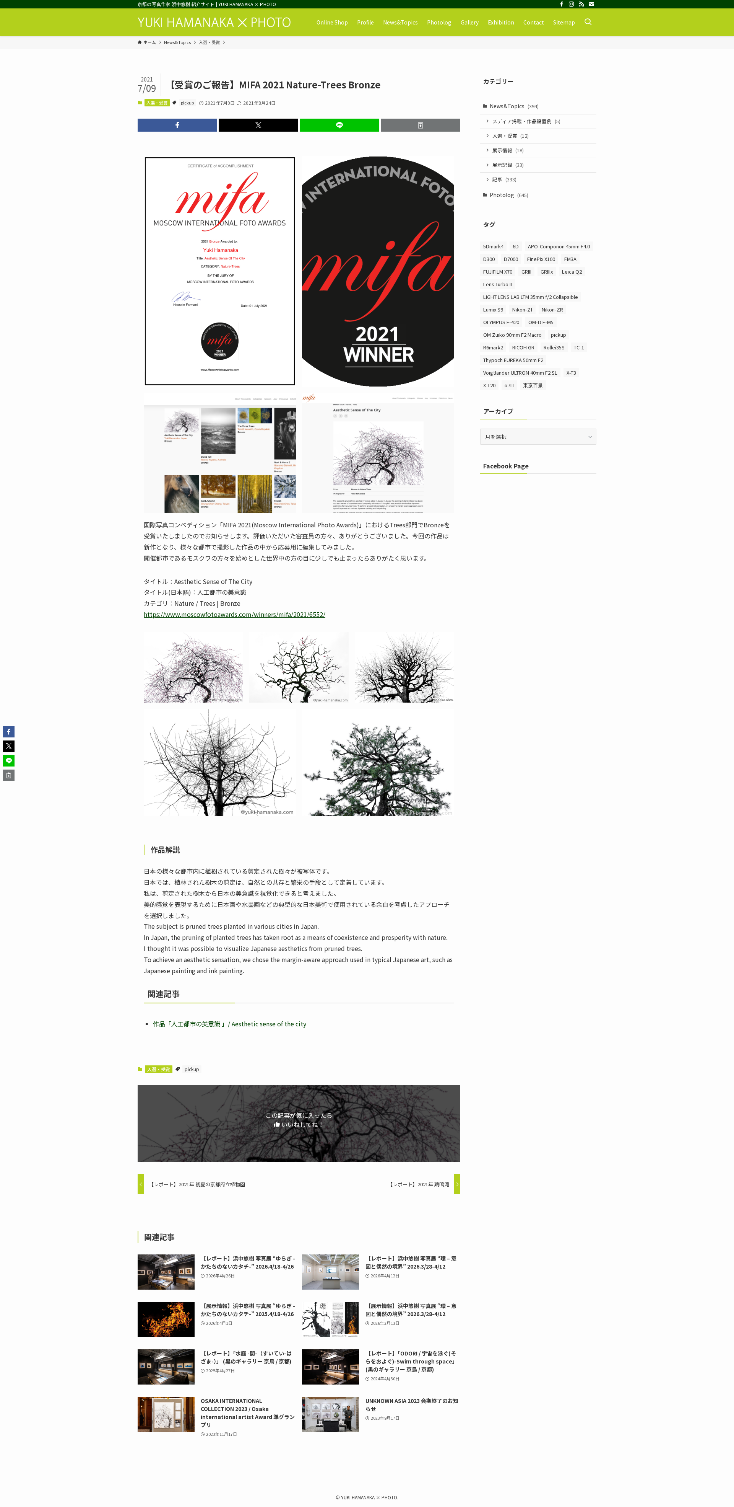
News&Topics (514, 106)
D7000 (511, 259)
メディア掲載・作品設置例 (526, 121)
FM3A (570, 259)
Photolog (509, 195)
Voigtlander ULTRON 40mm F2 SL (520, 372)
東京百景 (533, 385)
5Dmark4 (493, 246)
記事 (504, 179)
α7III (509, 385)
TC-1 (579, 347)
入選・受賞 (156, 102)
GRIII (526, 271)
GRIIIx (547, 271)
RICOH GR (523, 347)
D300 (489, 259)
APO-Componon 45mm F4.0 (559, 246)
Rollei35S (554, 347)
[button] (177, 125)
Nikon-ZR (552, 309)
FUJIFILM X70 (497, 271)
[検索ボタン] (588, 22)
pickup (187, 102)
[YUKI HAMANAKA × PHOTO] (214, 22)
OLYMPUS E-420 (501, 322)
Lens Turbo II (497, 284)
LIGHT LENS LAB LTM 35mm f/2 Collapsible (530, 296)
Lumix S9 (493, 309)
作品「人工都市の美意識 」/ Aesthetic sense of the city (229, 1023)
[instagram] (571, 4)
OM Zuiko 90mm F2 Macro (512, 334)
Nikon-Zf (522, 309)
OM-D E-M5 (541, 322)
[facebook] (562, 4)
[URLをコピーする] (420, 125)
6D (516, 246)
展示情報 (508, 150)
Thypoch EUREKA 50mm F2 (513, 360)
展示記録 (508, 164)
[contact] (591, 4)
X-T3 (571, 372)
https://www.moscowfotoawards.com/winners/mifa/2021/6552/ (234, 614)
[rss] (581, 4)
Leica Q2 (572, 271)
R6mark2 (493, 347)
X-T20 (489, 385)
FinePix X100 (541, 259)
